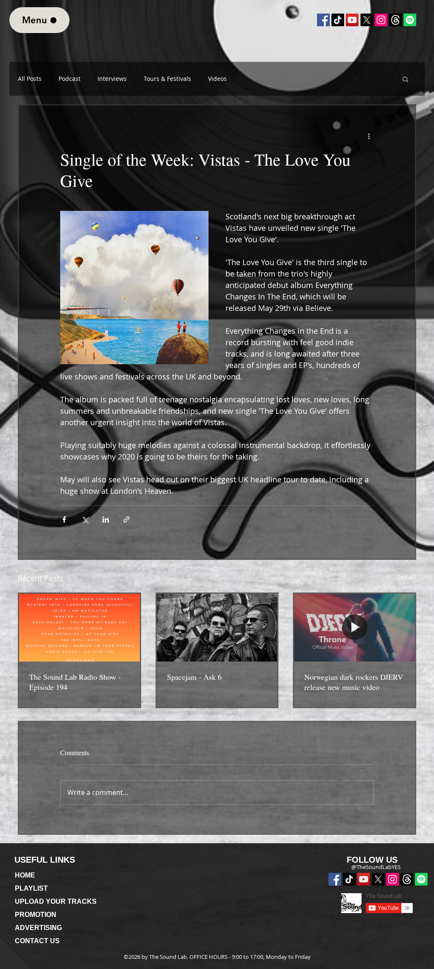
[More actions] (369, 136)
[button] (405, 78)
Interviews (112, 79)
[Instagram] (381, 20)
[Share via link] (126, 519)
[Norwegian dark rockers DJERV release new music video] (354, 628)
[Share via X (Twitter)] (85, 519)
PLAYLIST (31, 888)
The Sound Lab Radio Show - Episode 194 (75, 682)
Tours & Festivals (167, 79)
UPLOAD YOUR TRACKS (56, 901)
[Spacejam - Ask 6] (217, 628)
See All (406, 577)
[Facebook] (323, 20)
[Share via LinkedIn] (106, 519)
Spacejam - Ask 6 (194, 677)
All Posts (30, 79)
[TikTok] (337, 20)
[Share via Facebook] (64, 519)
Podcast (69, 79)
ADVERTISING (38, 927)
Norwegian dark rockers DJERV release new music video (353, 682)
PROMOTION (35, 914)
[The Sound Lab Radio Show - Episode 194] (79, 628)
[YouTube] (352, 20)
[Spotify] (421, 879)
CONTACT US (37, 940)
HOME (25, 875)
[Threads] (407, 879)
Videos (217, 79)
